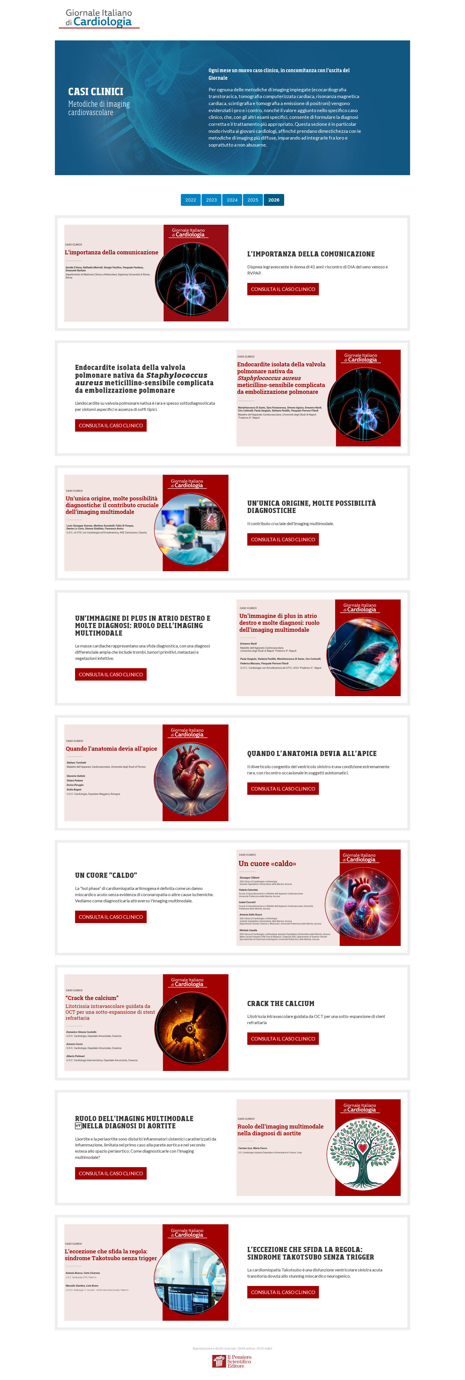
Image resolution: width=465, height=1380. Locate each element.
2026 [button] (274, 200)
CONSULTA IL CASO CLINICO (283, 289)
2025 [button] (253, 200)
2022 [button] (190, 200)
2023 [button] (211, 200)
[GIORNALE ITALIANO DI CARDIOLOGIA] (99, 19)
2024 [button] (232, 200)
